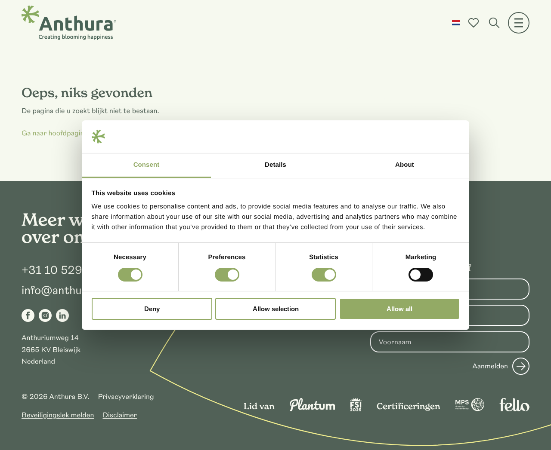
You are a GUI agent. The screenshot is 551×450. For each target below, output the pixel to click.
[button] (456, 23)
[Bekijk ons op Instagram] (45, 315)
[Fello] (514, 409)
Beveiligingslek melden (58, 415)
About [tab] (404, 164)
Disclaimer (120, 415)
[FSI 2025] (356, 409)
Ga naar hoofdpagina (55, 133)
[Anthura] (69, 23)
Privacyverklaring (126, 396)
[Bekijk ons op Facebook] (28, 315)
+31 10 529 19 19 (68, 270)
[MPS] (469, 409)
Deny (152, 308)
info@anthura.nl (63, 290)
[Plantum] (312, 409)
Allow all (399, 308)
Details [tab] (275, 164)
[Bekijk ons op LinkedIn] (62, 315)
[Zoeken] (494, 22)
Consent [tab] (146, 164)
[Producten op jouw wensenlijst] (473, 22)
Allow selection (276, 308)
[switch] (227, 275)
